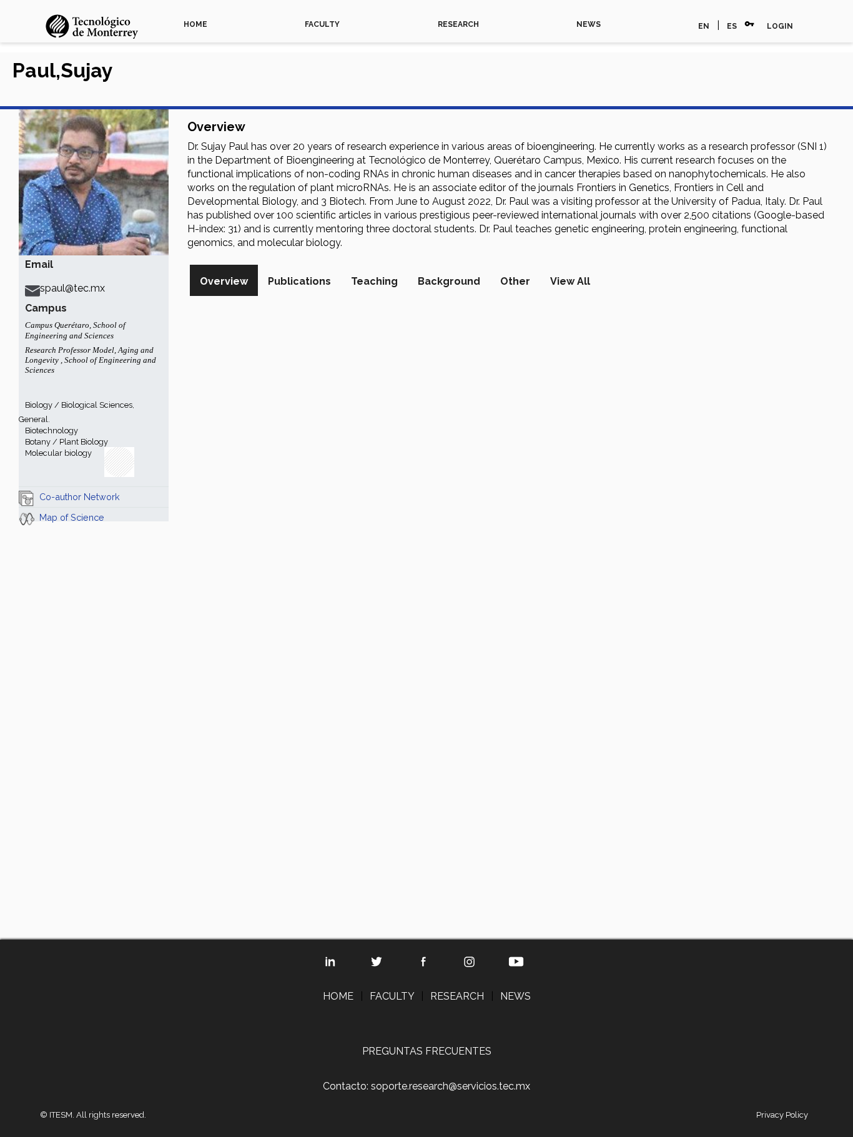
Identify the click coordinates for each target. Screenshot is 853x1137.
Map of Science (71, 517)
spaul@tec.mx (72, 288)
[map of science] (26, 517)
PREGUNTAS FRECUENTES (426, 1051)
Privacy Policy (782, 1115)
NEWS (588, 24)
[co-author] (26, 497)
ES (732, 26)
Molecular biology (58, 453)
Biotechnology (51, 430)
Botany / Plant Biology (66, 441)
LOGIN (780, 26)
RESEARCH (458, 24)
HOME (195, 24)
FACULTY (322, 24)
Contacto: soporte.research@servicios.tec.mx (426, 1086)
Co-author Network (79, 496)
